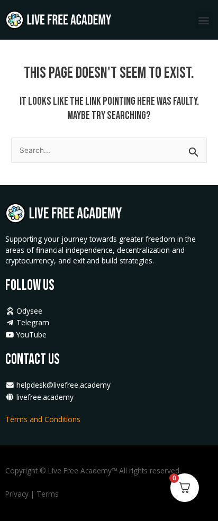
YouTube (30, 335)
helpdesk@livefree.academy (63, 385)
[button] (204, 20)
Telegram (31, 322)
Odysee (28, 311)
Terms (48, 494)
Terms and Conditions (44, 419)
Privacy (17, 494)
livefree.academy (44, 397)
